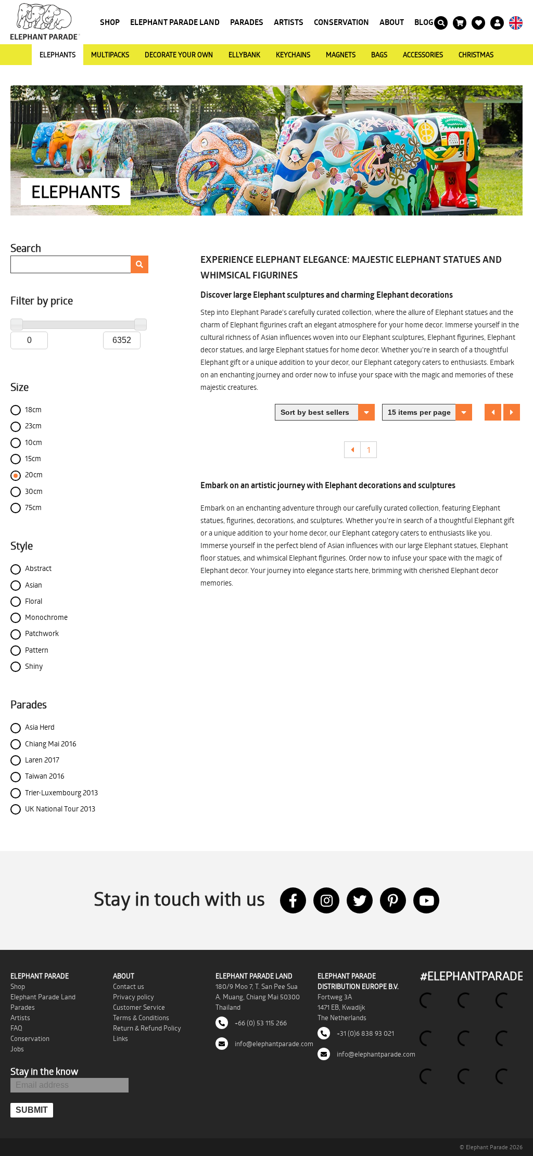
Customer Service (139, 1007)
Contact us (128, 986)
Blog (424, 22)
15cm (33, 458)
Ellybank (244, 54)
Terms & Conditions (141, 1017)
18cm (33, 409)
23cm (33, 425)
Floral (33, 601)
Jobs (17, 1048)
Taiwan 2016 (45, 776)
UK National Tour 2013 (60, 809)
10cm (33, 442)
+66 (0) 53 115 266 (260, 1022)
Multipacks (110, 54)
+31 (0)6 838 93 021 (364, 1033)
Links (120, 1038)
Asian (33, 585)
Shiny (34, 666)
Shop (110, 22)
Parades (246, 22)
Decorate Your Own (179, 54)
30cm (34, 491)
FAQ (16, 1028)
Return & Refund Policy (147, 1028)
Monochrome (46, 617)
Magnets (341, 54)
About (391, 22)
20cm (34, 474)
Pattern (36, 650)
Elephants (57, 54)
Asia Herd (40, 727)
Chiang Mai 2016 (51, 743)
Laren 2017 (42, 760)
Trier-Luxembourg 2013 (61, 792)
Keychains (293, 54)
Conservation (341, 22)
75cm (33, 507)
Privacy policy (133, 996)
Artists (288, 22)
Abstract (38, 568)
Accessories (423, 54)
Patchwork (42, 633)
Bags (379, 54)
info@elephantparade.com (273, 1043)
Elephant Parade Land (175, 22)
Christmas (476, 54)
